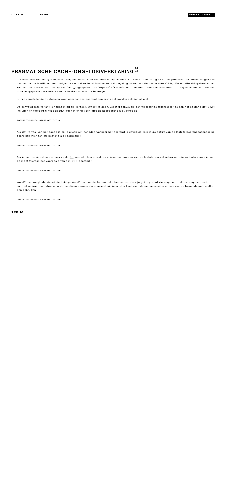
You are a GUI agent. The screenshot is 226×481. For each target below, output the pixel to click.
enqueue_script (199, 182)
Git (71, 157)
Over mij (19, 15)
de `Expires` (102, 87)
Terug (17, 212)
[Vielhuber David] (113, 15)
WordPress (24, 182)
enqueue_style (173, 182)
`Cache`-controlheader (129, 87)
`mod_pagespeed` (79, 87)
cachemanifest (163, 87)
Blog (44, 15)
